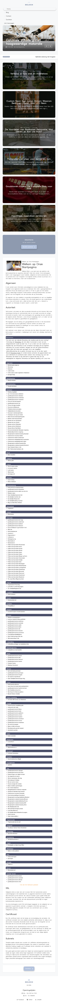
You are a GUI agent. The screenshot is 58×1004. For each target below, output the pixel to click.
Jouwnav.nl (10, 533)
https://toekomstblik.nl (13, 816)
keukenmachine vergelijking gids (15, 705)
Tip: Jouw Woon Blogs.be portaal (16, 579)
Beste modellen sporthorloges (15, 785)
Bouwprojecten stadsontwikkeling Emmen (18, 801)
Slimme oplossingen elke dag (15, 778)
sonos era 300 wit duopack (14, 401)
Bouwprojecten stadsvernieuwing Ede (17, 443)
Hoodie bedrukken (12, 386)
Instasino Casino (12, 663)
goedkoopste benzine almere (15, 876)
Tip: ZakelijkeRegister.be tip (14, 588)
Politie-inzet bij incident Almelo (15, 550)
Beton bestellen (11, 454)
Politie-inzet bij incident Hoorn (15, 546)
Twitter (30, 999)
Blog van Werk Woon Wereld (15, 502)
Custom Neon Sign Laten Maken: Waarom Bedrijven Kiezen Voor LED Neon (29, 102)
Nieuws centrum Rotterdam (14, 424)
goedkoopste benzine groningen (15, 673)
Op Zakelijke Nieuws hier (14, 499)
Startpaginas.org (12, 539)
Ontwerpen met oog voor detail (15, 414)
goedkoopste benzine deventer (15, 630)
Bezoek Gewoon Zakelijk (14, 694)
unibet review (11, 371)
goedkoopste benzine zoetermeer (16, 522)
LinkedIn (39, 999)
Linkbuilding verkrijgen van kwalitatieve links (18, 644)
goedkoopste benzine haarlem (15, 717)
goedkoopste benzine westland (15, 523)
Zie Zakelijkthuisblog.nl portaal (15, 500)
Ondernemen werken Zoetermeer (16, 437)
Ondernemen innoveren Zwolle (15, 435)
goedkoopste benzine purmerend (16, 632)
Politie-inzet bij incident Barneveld (16, 571)
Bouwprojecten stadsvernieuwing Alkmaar (18, 799)
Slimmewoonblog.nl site (13, 638)
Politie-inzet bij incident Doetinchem (16, 575)
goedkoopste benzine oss (14, 403)
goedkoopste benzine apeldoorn (15, 713)
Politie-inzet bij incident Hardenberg (16, 569)
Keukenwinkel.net (12, 600)
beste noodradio (12, 736)
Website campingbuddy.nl (14, 617)
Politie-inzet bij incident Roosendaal (16, 544)
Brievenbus (18, 342)
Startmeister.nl (11, 541)
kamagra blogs (11, 374)
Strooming (10, 367)
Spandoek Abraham (12, 833)
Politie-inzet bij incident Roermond (16, 573)
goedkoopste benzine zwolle (14, 625)
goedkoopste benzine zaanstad (15, 878)
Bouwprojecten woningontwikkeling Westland (18, 797)
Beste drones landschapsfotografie (16, 416)
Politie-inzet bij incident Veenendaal (16, 558)
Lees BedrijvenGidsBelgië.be (15, 634)
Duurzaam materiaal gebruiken (15, 413)
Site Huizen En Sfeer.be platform (15, 692)
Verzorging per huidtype (13, 780)
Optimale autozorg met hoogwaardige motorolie (24, 41)
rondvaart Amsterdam (13, 753)
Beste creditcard (12, 481)
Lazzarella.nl (11, 741)
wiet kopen (10, 858)
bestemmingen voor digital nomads (16, 774)
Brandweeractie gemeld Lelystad (15, 728)
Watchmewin (11, 472)
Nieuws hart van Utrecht (13, 422)
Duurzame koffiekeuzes (13, 407)
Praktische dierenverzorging (14, 409)
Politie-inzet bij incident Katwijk (15, 560)
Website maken (11, 493)
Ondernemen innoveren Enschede (16, 793)
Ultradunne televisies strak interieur (16, 791)
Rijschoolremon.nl (12, 747)
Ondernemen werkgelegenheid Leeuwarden (18, 439)
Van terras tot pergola (13, 724)
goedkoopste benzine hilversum (15, 525)
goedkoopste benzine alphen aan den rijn (18, 491)
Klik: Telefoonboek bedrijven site (15, 449)
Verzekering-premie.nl (13, 839)
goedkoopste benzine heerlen (15, 661)
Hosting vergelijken (12, 392)
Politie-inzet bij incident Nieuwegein (16, 563)
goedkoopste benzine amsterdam (16, 397)
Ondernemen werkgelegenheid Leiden (17, 441)
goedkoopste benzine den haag (15, 520)
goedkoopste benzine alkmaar (15, 879)
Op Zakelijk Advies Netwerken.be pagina (17, 812)
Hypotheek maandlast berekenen (29, 216)
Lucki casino (11, 470)
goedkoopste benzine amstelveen (16, 722)
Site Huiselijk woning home (14, 690)
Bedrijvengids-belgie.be (13, 365)
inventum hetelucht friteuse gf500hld (16, 619)
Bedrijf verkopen (12, 380)
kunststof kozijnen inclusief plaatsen (16, 611)
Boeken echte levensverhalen (15, 418)
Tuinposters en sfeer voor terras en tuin (29, 159)
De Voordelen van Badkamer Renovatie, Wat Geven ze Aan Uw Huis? (29, 130)
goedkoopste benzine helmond (15, 659)
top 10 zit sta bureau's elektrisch (15, 394)
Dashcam (10, 369)
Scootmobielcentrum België (14, 759)
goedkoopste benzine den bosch (15, 772)
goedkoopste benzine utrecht (15, 655)
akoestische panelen (13, 730)
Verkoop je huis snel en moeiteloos (29, 74)
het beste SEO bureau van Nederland (17, 699)
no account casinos (12, 468)
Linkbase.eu (11, 537)
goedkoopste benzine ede (14, 629)
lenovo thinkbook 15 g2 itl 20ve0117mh (17, 527)
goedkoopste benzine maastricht (15, 399)
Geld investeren (11, 594)
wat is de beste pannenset (14, 671)
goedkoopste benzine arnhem (15, 715)
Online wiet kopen (12, 856)
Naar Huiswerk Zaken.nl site (14, 447)
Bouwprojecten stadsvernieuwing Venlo (17, 804)
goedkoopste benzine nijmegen (15, 770)
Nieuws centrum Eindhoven (14, 426)
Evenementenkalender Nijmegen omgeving (18, 430)
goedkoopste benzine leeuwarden (16, 489)
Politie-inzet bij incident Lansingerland (17, 567)
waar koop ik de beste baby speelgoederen (18, 686)
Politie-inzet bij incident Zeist (14, 562)
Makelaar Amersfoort (13, 665)
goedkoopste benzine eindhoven (15, 621)
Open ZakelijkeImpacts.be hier (15, 495)
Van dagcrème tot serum (14, 776)
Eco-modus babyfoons (13, 787)
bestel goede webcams (13, 684)
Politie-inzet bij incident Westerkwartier (17, 565)
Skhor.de (10, 529)
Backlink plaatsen (28, 247)
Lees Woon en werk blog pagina (15, 586)
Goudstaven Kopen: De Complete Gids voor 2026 (29, 187)
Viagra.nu (10, 864)
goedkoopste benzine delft (14, 657)
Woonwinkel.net (11, 870)
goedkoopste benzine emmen (15, 720)
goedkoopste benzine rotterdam (15, 395)
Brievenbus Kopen (16, 353)
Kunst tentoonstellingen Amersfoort (16, 795)
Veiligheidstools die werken (14, 411)
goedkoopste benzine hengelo (15, 674)
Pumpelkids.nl (11, 606)
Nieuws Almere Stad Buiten (14, 428)
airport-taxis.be (11, 814)
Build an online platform (13, 851)
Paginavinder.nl (11, 535)
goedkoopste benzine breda (14, 711)
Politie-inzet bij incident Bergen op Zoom (17, 556)
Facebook (21, 999)
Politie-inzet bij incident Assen (15, 552)
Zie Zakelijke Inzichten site (14, 497)
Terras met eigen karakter (14, 405)
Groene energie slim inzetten (15, 784)
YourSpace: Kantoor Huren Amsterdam (17, 827)
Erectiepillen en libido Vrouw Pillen (16, 845)
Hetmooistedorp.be (12, 531)
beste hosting (11, 479)
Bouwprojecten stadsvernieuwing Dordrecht (18, 445)
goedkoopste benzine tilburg (14, 709)
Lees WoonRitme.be (13, 810)
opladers (10, 764)
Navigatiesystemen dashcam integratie (17, 789)
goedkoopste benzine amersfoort (16, 718)
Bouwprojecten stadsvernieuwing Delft (17, 803)
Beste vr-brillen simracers (14, 726)
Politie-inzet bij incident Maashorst (16, 577)
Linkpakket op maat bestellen (15, 650)
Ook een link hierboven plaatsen (29, 885)
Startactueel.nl (11, 542)
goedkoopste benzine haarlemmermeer (17, 688)
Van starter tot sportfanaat (14, 676)
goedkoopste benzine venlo (14, 881)
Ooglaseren (10, 508)
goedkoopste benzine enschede (15, 623)
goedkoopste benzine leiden (14, 627)
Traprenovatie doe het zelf (14, 822)
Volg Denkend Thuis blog (14, 584)
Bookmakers (11, 514)
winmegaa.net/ (11, 474)
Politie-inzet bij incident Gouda (15, 548)
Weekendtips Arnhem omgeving (15, 432)
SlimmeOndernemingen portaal (15, 808)
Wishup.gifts (11, 460)
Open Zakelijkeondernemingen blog (16, 678)
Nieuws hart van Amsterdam (14, 420)
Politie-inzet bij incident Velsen (15, 554)
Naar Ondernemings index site (15, 636)
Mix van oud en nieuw (13, 782)
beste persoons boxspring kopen (15, 487)
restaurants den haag (13, 707)
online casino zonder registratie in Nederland (18, 372)
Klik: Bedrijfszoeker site (13, 806)
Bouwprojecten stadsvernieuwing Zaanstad (18, 434)
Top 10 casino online (13, 466)
